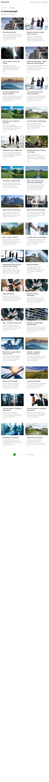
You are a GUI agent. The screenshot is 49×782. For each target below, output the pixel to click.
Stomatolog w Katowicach (11, 437)
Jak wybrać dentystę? (9, 32)
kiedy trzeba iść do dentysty (11, 210)
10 (26, 454)
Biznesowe (5, 2)
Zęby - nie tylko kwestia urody (12, 323)
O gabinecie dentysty (33, 381)
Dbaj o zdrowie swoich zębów (36, 210)
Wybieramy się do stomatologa (12, 150)
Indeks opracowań (34, 2)
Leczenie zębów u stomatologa (36, 121)
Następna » (32, 454)
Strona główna (44, 2)
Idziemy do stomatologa (10, 381)
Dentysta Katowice (33, 264)
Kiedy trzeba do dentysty (35, 437)
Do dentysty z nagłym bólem (11, 181)
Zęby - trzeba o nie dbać (10, 237)
